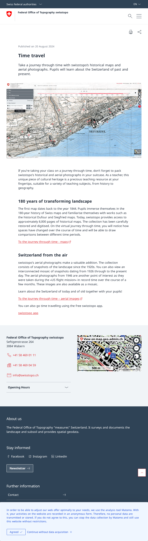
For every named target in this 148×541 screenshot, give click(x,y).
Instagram (40, 456)
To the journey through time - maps (43, 242)
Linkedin (61, 456)
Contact (13, 495)
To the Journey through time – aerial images (48, 299)
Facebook (17, 456)
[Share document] (139, 32)
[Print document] (130, 32)
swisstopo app (28, 313)
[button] (142, 473)
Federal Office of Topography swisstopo (43, 12)
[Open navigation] (139, 16)
